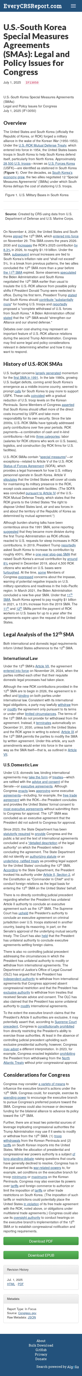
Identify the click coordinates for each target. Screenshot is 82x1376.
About (41, 1341)
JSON (32, 1317)
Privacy (41, 1354)
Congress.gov (27, 1313)
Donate (41, 1359)
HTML (11, 1284)
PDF (21, 1284)
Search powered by (51, 1366)
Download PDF (41, 1240)
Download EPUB (41, 1255)
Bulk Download (41, 1345)
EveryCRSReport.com (33, 5)
